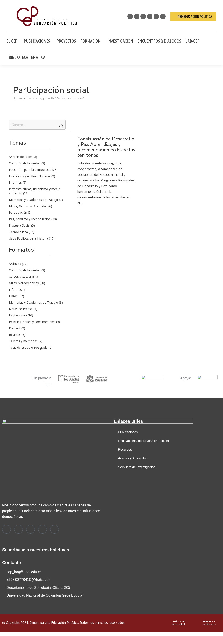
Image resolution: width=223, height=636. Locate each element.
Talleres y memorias (23, 341)
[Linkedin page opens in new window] (149, 16)
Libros (13, 296)
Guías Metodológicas (24, 283)
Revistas (15, 335)
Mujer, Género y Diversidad (28, 206)
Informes (15, 182)
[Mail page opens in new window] (163, 16)
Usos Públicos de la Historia (28, 238)
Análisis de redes (20, 157)
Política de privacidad (178, 622)
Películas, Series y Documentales (32, 322)
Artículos (15, 264)
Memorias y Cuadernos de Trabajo (33, 200)
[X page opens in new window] (130, 16)
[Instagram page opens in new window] (143, 16)
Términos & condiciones (209, 622)
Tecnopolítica (18, 232)
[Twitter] (6, 529)
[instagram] (30, 529)
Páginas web (18, 315)
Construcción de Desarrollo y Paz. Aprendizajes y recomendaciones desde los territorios (106, 147)
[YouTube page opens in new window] (156, 16)
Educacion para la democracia (30, 169)
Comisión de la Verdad (25, 163)
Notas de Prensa (21, 309)
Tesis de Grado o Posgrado (28, 347)
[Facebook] (18, 529)
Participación (18, 212)
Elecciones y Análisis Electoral (30, 176)
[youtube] (54, 529)
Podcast (14, 328)
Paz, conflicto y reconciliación (30, 219)
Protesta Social (19, 225)
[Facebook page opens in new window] (136, 16)
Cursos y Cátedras (22, 276)
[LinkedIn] (42, 529)
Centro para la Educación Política (54, 622)
